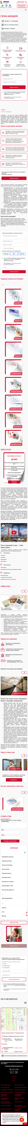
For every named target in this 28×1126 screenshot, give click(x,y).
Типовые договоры (7, 861)
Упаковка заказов (6, 873)
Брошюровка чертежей (7, 1092)
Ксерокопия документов (4, 1095)
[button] (26, 9)
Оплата (14, 1078)
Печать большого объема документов (6, 1102)
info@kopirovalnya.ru (18, 1051)
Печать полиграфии (6, 1105)
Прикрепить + (14, 779)
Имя (2, 829)
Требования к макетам (7, 856)
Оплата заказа (5, 869)
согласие (8, 97)
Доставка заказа (6, 877)
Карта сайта (14, 1076)
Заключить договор (14, 482)
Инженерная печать (6, 1085)
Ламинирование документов (5, 1099)
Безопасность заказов (7, 881)
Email (2, 835)
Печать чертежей (19, 1085)
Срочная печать (19, 1101)
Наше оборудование (7, 898)
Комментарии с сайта (7, 885)
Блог (3, 911)
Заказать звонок (14, 946)
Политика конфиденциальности (14, 1066)
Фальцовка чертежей (20, 1089)
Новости (4, 907)
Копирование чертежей (7, 1089)
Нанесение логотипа (6, 1109)
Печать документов (20, 1092)
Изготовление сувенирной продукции (20, 1106)
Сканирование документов (18, 1095)
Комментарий (5, 821)
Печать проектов (5, 1087)
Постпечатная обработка (18, 1109)
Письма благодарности (8, 889)
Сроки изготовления (7, 865)
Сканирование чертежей (21, 1087)
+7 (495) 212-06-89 (20, 2)
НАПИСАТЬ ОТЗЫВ (14, 922)
